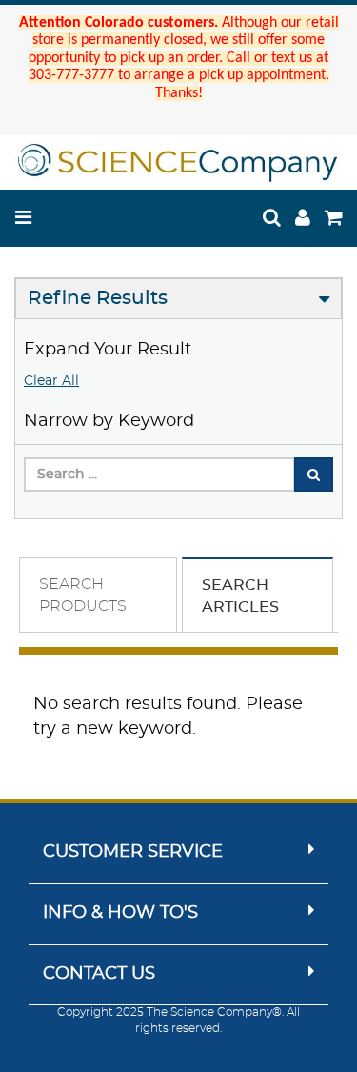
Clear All (51, 381)
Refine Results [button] (98, 298)
